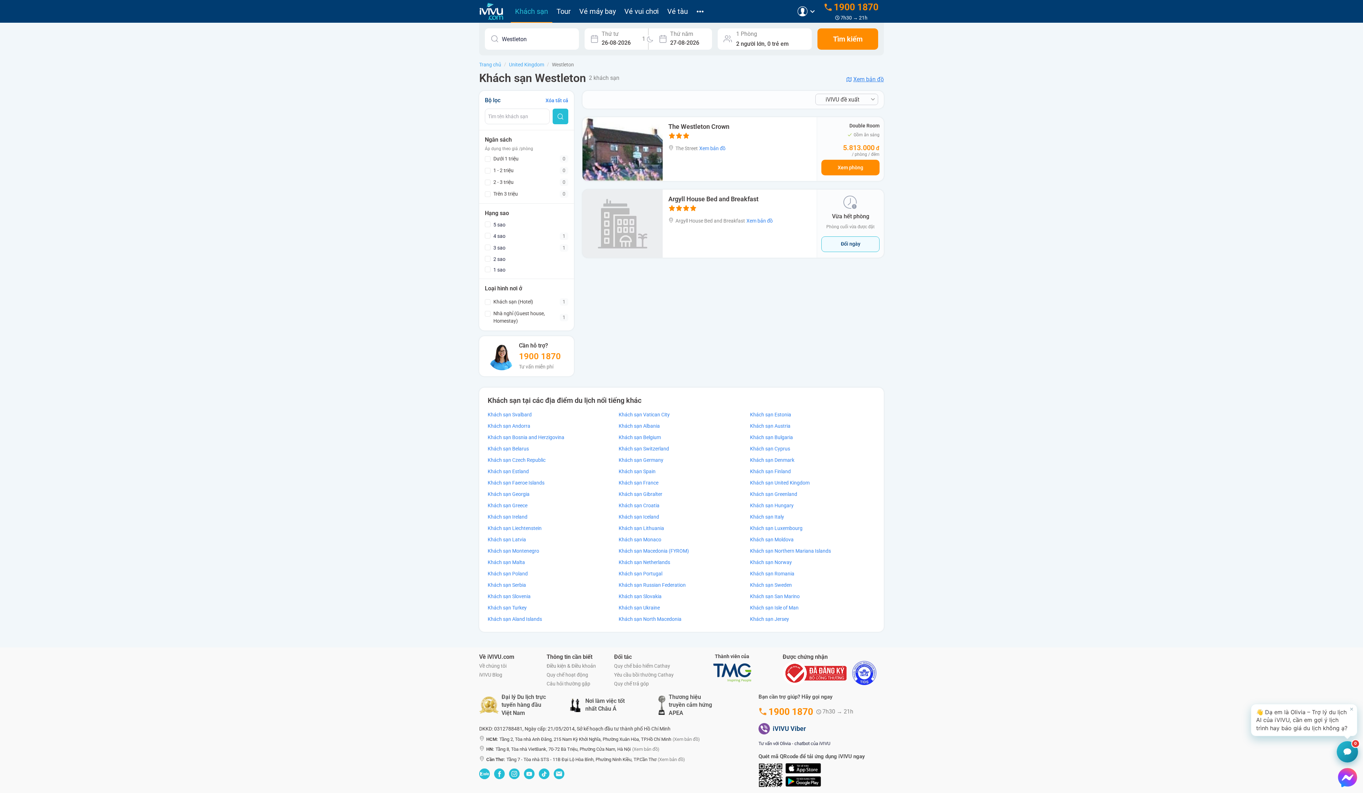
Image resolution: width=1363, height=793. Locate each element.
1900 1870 (540, 356)
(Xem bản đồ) (686, 739)
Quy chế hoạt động (567, 675)
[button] (1304, 720)
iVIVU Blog (490, 675)
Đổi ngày (850, 244)
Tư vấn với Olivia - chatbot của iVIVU (794, 743)
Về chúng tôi (493, 666)
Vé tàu (677, 11)
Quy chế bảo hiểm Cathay (642, 666)
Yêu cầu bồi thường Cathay (644, 675)
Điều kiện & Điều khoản (571, 666)
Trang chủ (490, 64)
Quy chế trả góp (631, 684)
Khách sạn (531, 11)
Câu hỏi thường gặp (568, 684)
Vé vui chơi (641, 11)
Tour (564, 11)
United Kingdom (526, 64)
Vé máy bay (597, 11)
